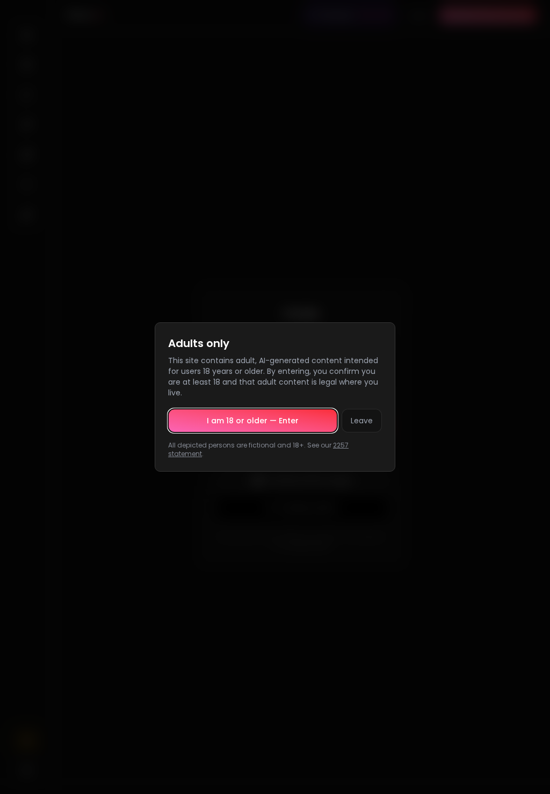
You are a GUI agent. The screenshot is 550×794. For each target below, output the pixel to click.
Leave (362, 420)
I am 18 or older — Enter (253, 420)
